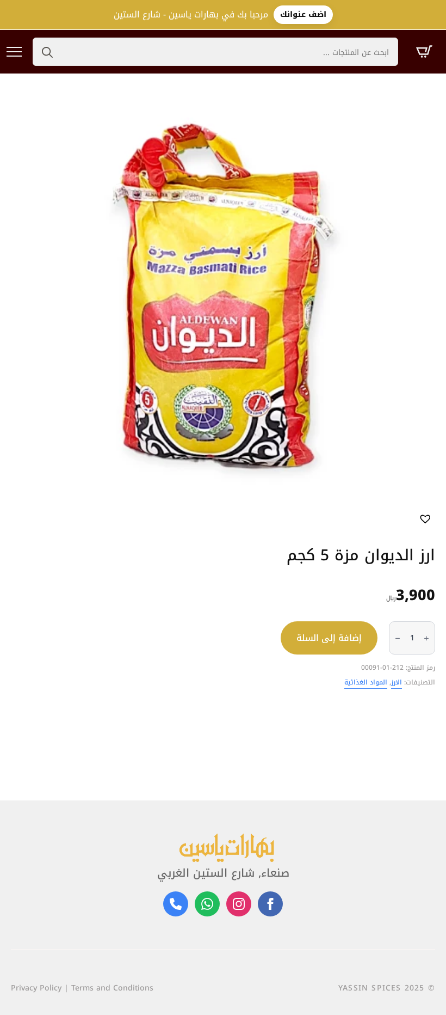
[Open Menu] (14, 51)
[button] (425, 518)
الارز (396, 682)
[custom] (207, 903)
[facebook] (270, 903)
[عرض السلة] (424, 51)
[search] (47, 52)
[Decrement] (398, 638)
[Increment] (426, 638)
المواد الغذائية (365, 682)
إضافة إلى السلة (329, 637)
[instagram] (238, 903)
